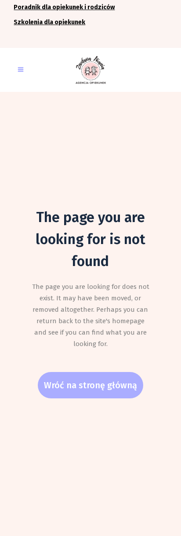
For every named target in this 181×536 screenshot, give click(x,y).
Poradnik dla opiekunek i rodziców (64, 7)
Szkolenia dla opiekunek (49, 22)
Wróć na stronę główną (90, 385)
